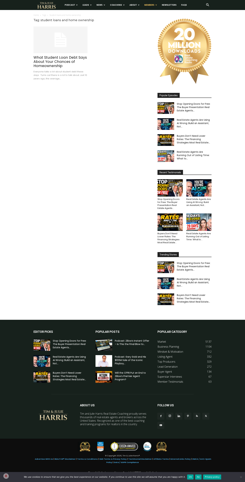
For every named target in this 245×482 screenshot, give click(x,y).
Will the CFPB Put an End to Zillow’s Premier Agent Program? (130, 376)
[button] (208, 5)
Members (149, 5)
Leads (85, 5)
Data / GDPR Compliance (126, 462)
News (99, 5)
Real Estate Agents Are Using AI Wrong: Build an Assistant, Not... (193, 123)
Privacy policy (212, 476)
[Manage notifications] (6, 476)
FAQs (184, 5)
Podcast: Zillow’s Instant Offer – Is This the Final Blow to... (132, 342)
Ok (190, 476)
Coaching (116, 5)
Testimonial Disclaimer (140, 459)
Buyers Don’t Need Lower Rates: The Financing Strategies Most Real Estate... (193, 139)
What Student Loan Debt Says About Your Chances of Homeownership (60, 61)
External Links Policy (180, 459)
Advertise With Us (44, 459)
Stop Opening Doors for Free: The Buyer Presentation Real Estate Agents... (193, 107)
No (198, 476)
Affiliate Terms (161, 459)
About (133, 5)
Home (36, 15)
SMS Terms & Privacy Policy (113, 459)
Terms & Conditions (87, 459)
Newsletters (169, 5)
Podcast (70, 5)
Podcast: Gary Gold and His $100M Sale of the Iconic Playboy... (130, 360)
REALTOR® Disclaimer (65, 459)
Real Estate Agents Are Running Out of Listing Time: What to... (193, 155)
